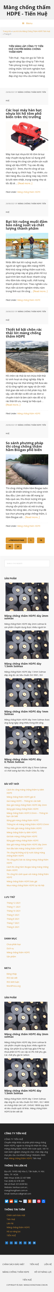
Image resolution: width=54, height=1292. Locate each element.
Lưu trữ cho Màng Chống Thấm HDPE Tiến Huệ (31, 31)
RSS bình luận (13, 982)
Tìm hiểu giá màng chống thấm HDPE (24, 828)
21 (19, 547)
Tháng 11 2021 (14, 906)
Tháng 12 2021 (14, 902)
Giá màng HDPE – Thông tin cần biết (24, 801)
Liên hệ (10, 1223)
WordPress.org (13, 986)
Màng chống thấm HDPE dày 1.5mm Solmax (22, 665)
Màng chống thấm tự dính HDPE (22, 832)
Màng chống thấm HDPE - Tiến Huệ (27, 10)
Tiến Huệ (11, 1219)
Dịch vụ (10, 948)
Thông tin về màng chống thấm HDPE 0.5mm (28, 824)
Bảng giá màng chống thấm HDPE (22, 809)
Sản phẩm (11, 956)
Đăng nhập (12, 973)
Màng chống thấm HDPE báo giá (22, 881)
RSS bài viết (12, 977)
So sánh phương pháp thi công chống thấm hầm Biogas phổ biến (24, 446)
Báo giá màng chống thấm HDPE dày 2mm (27, 805)
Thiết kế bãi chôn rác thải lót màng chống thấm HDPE (24, 333)
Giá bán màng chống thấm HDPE (22, 836)
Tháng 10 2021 (14, 910)
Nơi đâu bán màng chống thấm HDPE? (25, 848)
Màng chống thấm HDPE (28, 192)
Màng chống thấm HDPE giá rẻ (21, 797)
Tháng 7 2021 (13, 923)
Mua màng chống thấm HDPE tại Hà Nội (25, 885)
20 (10, 547)
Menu (29, 23)
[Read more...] (25, 183)
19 (42, 541)
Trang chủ (7, 31)
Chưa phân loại (14, 944)
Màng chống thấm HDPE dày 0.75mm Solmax (22, 761)
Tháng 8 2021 (13, 919)
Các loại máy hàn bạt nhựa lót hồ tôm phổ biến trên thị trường (24, 113)
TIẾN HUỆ (11, 1235)
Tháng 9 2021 (13, 915)
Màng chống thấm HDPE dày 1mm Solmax (26, 713)
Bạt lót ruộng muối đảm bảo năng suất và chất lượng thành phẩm (26, 225)
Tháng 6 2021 (13, 927)
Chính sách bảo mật (16, 1215)
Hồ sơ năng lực (14, 1231)
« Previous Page (16, 541)
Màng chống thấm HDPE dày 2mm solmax (26, 617)
